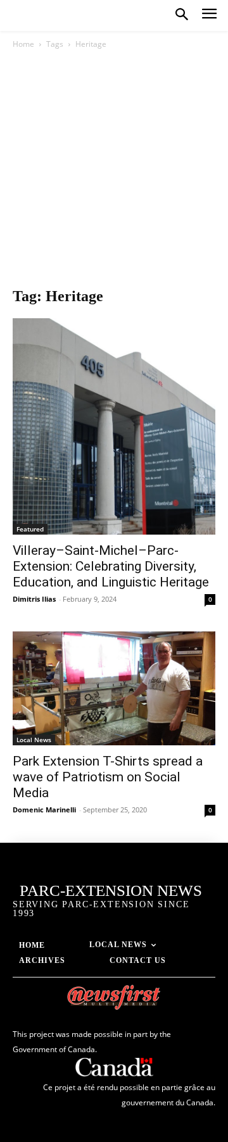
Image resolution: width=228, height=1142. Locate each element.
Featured (30, 528)
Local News (33, 739)
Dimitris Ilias (34, 599)
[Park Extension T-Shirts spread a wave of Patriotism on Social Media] (114, 688)
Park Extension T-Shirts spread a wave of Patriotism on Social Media (108, 777)
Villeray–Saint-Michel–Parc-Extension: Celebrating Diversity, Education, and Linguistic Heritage (111, 566)
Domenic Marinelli (44, 809)
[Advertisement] (114, 171)
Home (23, 44)
